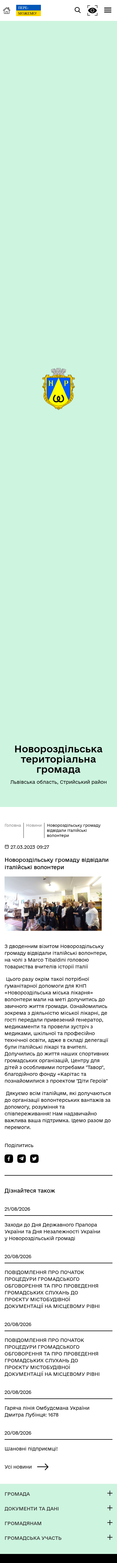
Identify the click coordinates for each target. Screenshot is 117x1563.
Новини (34, 825)
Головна (13, 825)
